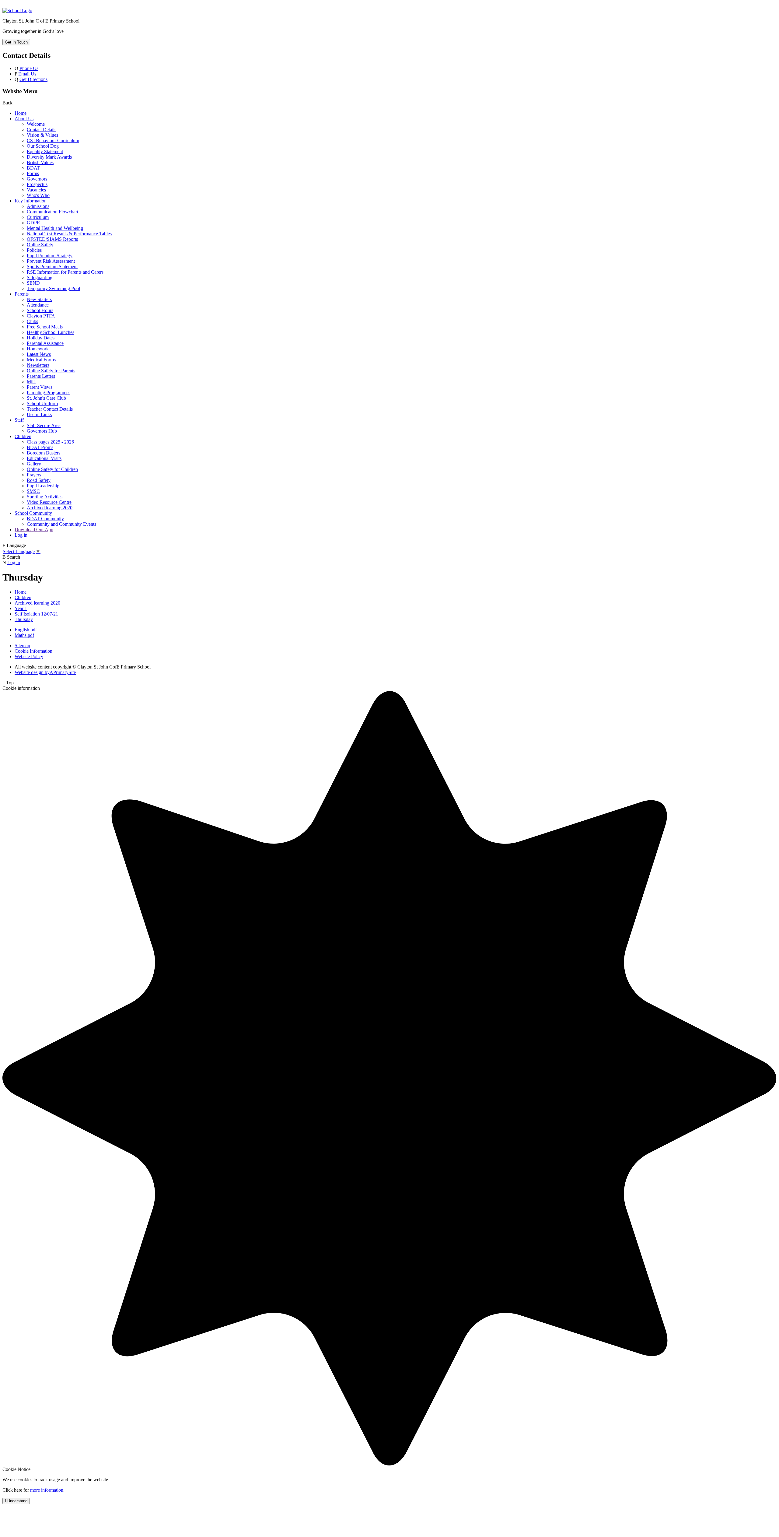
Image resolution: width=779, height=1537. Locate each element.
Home (20, 113)
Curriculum (38, 217)
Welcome (36, 124)
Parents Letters (41, 376)
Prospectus (37, 184)
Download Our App (34, 529)
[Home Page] (17, 10)
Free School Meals (45, 326)
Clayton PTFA (41, 315)
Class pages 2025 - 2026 (50, 441)
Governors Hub (42, 430)
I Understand (16, 1501)
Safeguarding (39, 277)
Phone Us (28, 68)
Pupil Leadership (43, 485)
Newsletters (38, 365)
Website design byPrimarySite (45, 672)
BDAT (33, 167)
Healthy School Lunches (50, 332)
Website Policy (29, 656)
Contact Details (41, 129)
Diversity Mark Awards (49, 157)
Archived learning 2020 (49, 507)
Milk (31, 381)
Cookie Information (33, 651)
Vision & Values (42, 135)
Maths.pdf (24, 635)
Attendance (38, 304)
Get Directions (33, 79)
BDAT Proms (40, 447)
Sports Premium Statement (52, 266)
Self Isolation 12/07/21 (36, 613)
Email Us (27, 73)
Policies (34, 250)
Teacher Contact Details (50, 409)
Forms (33, 173)
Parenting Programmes (48, 392)
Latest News (39, 354)
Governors (37, 178)
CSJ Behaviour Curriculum (53, 140)
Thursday (24, 619)
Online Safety (40, 244)
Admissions (38, 206)
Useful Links (39, 414)
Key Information (31, 200)
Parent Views (39, 387)
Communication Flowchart (52, 211)
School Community (33, 513)
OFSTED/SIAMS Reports (52, 239)
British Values (40, 162)
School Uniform (42, 403)
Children (23, 436)
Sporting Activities (44, 496)
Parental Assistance (45, 343)
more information (46, 1490)
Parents (22, 294)
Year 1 (21, 608)
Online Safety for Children (52, 469)
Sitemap (22, 645)
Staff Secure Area (44, 425)
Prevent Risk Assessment (51, 261)
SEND (33, 283)
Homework (38, 348)
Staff (19, 420)
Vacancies (36, 189)
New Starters (39, 299)
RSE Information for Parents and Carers (65, 272)
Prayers (34, 474)
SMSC (33, 491)
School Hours (40, 310)
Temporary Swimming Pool (53, 288)
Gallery (34, 463)
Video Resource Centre (49, 502)
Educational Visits (44, 458)
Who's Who (38, 195)
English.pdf (26, 629)
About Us (24, 118)
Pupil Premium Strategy (49, 255)
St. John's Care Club (46, 398)
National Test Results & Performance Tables (69, 233)
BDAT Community (45, 518)
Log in (21, 535)
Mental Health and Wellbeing (55, 228)
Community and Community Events (61, 524)
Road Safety (39, 480)
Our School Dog (43, 146)
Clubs (32, 321)
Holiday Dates (40, 337)
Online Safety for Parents (51, 370)
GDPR (33, 222)
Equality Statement (45, 151)
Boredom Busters (43, 452)
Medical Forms (41, 359)
